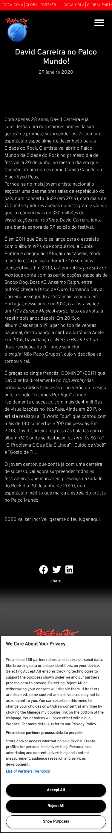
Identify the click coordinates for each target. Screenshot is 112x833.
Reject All (56, 806)
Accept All (56, 790)
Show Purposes (56, 821)
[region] (56, 734)
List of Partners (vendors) (28, 771)
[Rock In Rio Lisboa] (17, 30)
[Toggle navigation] (99, 23)
